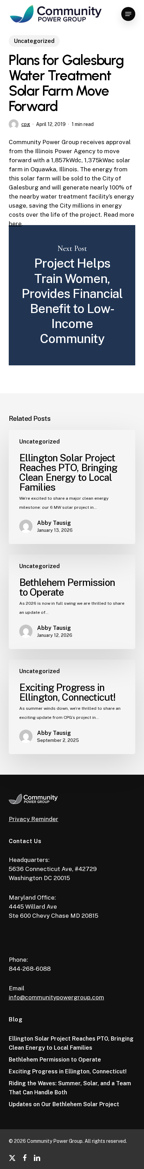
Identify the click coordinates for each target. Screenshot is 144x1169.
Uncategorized (34, 41)
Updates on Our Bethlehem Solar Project (64, 1104)
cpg (25, 124)
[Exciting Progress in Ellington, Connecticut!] (72, 707)
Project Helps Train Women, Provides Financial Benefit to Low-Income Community (72, 295)
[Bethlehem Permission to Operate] (72, 601)
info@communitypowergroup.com (56, 997)
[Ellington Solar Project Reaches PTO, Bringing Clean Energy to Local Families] (72, 487)
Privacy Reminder (33, 819)
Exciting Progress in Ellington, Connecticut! (68, 1071)
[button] (128, 13)
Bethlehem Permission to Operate (55, 1059)
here (15, 223)
